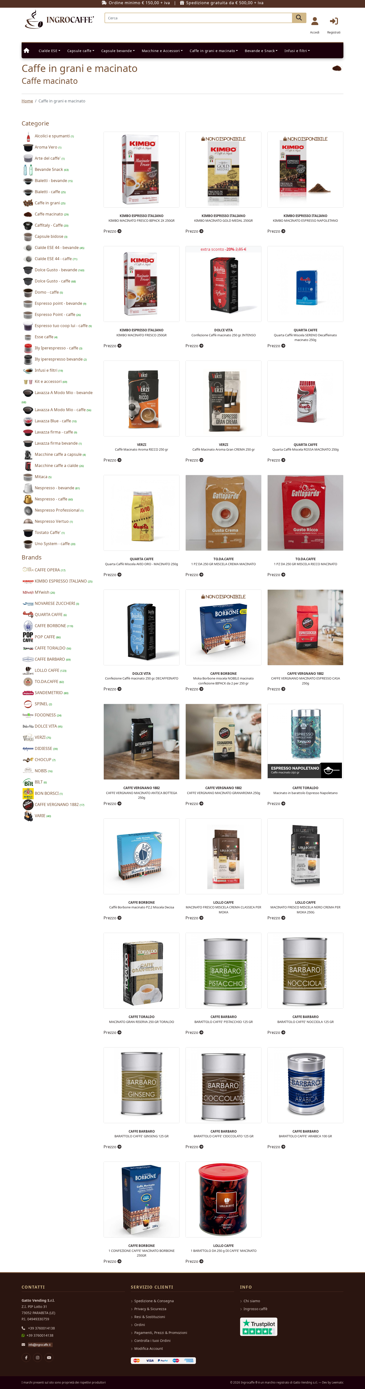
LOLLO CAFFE (50, 670)
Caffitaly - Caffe (51, 225)
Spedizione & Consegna (154, 1300)
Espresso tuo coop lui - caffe (63, 325)
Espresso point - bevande (60, 303)
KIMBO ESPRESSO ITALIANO (63, 581)
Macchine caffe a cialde (59, 465)
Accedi (314, 32)
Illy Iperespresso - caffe (58, 348)
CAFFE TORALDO (52, 648)
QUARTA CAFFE (50, 614)
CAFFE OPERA (49, 570)
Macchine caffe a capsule (60, 454)
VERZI (42, 737)
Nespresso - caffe (53, 499)
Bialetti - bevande (53, 180)
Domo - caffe (48, 292)
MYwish (44, 592)
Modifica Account (148, 1348)
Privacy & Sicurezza (150, 1308)
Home (27, 101)
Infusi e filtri (296, 50)
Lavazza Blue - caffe (55, 421)
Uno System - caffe (54, 543)
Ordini (139, 1324)
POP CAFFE (47, 637)
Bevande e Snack (260, 50)
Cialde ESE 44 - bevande (59, 247)
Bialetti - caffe (50, 191)
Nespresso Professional (58, 510)
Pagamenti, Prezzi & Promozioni (160, 1332)
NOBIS (43, 770)
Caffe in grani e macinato (212, 50)
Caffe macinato (51, 214)
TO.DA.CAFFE (49, 681)
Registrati (333, 32)
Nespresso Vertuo (53, 521)
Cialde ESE (48, 50)
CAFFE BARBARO (52, 659)
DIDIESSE (46, 748)
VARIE (42, 815)
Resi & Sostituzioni (149, 1316)
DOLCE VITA (48, 726)
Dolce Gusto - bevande (59, 270)
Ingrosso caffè (255, 1308)
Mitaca (42, 476)
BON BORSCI (48, 793)
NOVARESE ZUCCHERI (56, 603)
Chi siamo (252, 1300)
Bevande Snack (51, 169)
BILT (40, 782)
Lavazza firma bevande (58, 443)
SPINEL (43, 704)
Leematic (337, 1382)
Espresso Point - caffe (57, 314)
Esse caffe (45, 337)
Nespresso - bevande (57, 488)
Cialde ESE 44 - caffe (55, 258)
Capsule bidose (50, 236)
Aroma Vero (47, 147)
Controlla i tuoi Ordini (152, 1340)
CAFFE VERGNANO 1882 (59, 804)
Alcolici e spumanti (54, 136)
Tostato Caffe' (49, 532)
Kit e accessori (50, 381)
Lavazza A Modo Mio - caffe (62, 409)
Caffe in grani (49, 203)
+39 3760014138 (41, 1328)
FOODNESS (47, 715)
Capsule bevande (116, 50)
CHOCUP (44, 759)
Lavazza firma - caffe (55, 432)
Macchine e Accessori (161, 50)
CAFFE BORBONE (53, 625)
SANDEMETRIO (51, 692)
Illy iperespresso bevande (60, 359)
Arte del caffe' (49, 158)
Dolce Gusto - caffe (55, 281)
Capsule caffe (79, 50)
